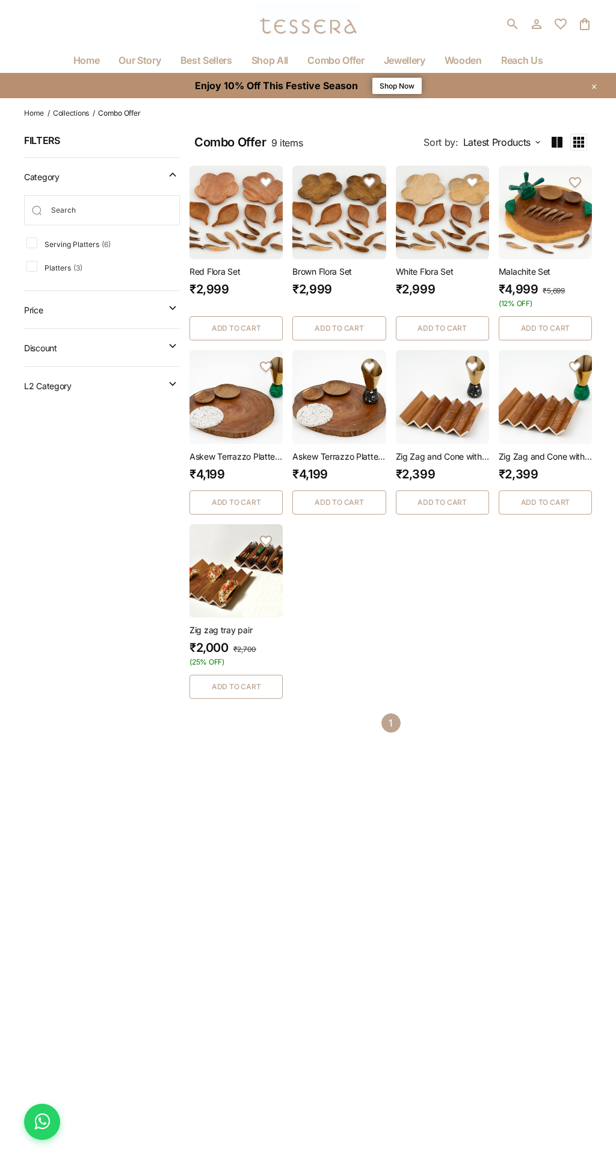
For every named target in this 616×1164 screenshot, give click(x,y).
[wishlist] (560, 24)
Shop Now (397, 85)
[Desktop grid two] (557, 142)
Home (34, 112)
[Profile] (536, 24)
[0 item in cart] (585, 24)
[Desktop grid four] (578, 142)
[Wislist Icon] (266, 182)
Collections (71, 112)
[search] (512, 24)
